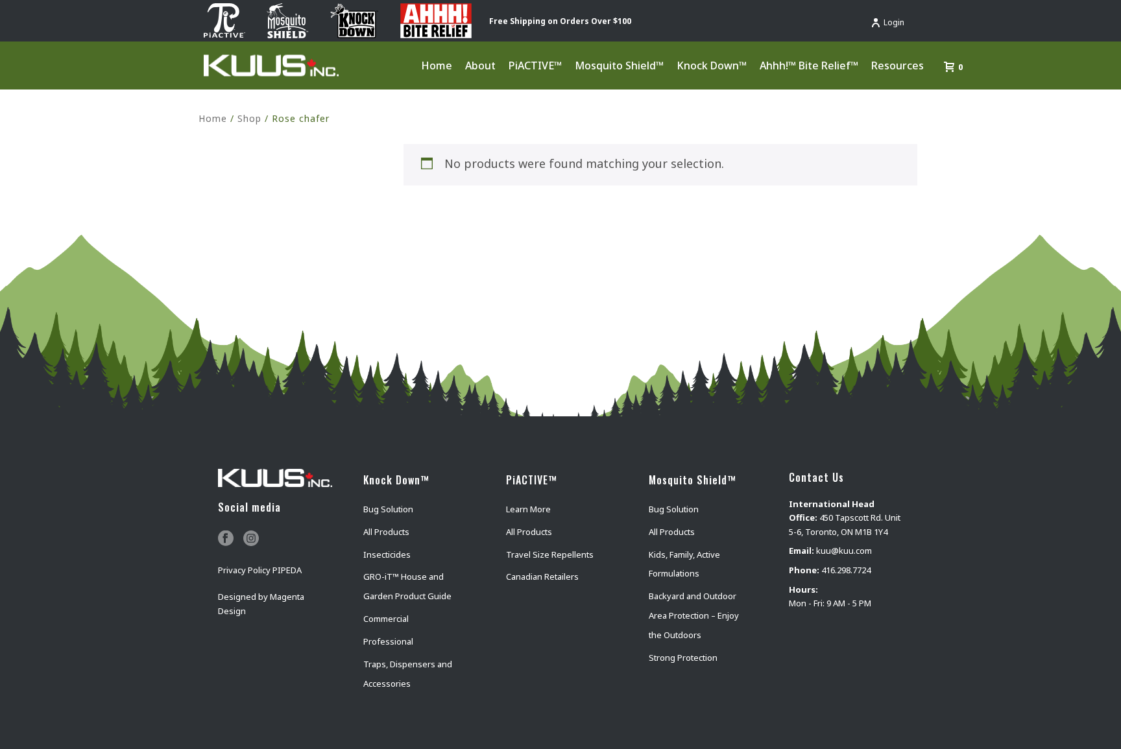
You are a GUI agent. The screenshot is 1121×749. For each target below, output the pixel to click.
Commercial (386, 618)
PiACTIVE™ (535, 65)
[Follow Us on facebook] (226, 538)
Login (894, 22)
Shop (249, 118)
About (480, 65)
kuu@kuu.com (844, 550)
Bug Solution (388, 509)
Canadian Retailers (542, 576)
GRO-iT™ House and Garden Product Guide (407, 586)
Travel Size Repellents (550, 554)
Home (436, 65)
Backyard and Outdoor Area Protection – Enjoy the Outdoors (694, 615)
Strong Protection (683, 657)
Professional (388, 641)
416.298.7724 (846, 570)
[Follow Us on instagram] (251, 538)
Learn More (528, 509)
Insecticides (387, 554)
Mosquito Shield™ (619, 65)
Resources (897, 65)
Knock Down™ (712, 65)
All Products (386, 532)
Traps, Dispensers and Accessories (407, 673)
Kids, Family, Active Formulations (684, 564)
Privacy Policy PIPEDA (260, 570)
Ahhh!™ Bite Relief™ (809, 65)
